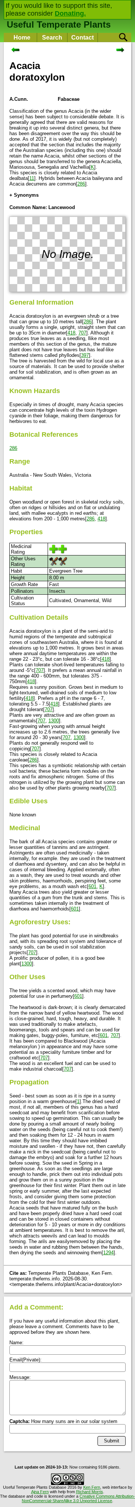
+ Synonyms (24, 195)
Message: (20, 1377)
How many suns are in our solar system (63, 1421)
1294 (108, 1252)
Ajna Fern (40, 1491)
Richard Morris (89, 1491)
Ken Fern (91, 1487)
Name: (16, 1342)
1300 (53, 720)
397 (85, 355)
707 (82, 333)
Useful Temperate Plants (59, 24)
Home (22, 37)
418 (71, 333)
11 (31, 178)
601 (92, 886)
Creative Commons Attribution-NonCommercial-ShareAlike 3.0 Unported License (78, 1498)
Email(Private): (25, 1360)
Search (52, 37)
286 (81, 184)
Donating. (70, 13)
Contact (82, 37)
